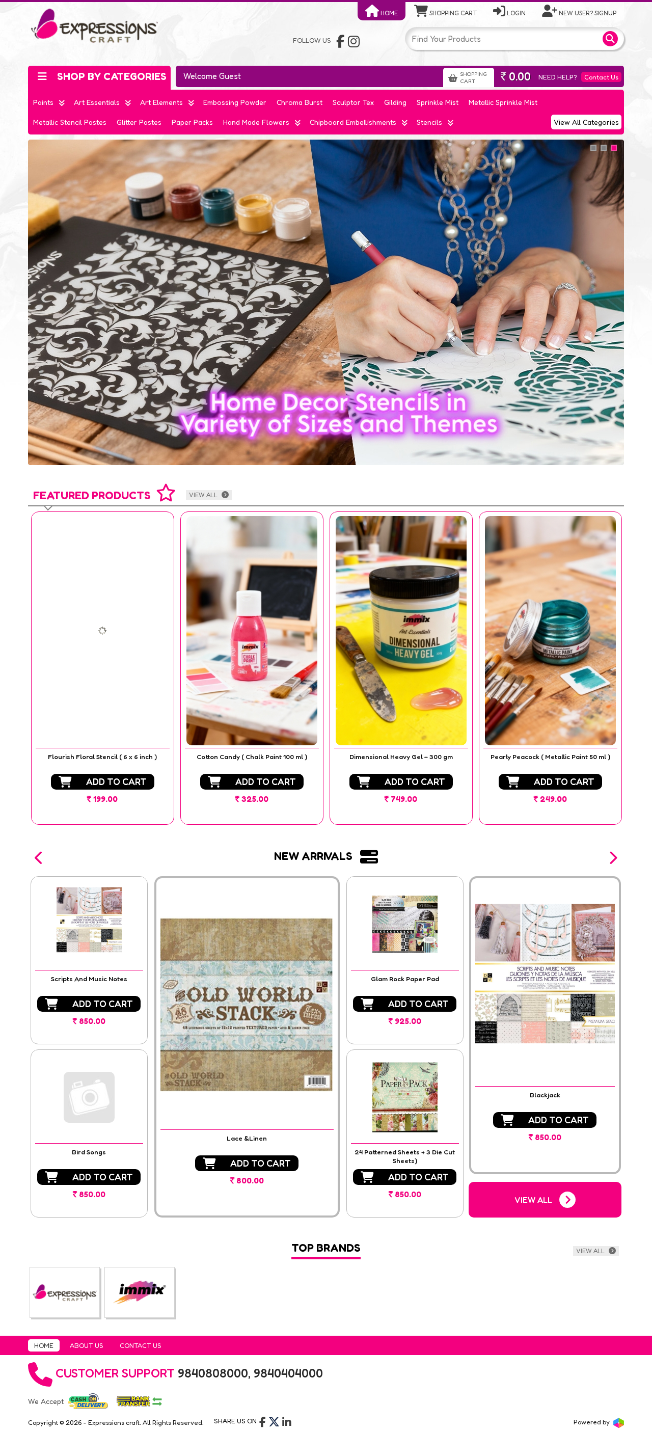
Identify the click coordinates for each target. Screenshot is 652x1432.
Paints (43, 102)
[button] (39, 858)
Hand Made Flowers (256, 122)
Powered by (592, 1422)
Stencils (429, 122)
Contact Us (601, 77)
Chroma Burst (299, 102)
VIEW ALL (204, 495)
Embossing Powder (234, 102)
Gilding (395, 102)
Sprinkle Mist (437, 102)
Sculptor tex (353, 102)
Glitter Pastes (139, 122)
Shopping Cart (452, 13)
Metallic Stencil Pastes (69, 122)
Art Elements (161, 102)
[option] (102, 668)
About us (86, 1345)
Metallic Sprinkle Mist (503, 102)
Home (388, 13)
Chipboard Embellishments (353, 122)
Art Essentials (97, 102)
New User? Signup (586, 13)
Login (515, 13)
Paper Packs (192, 122)
